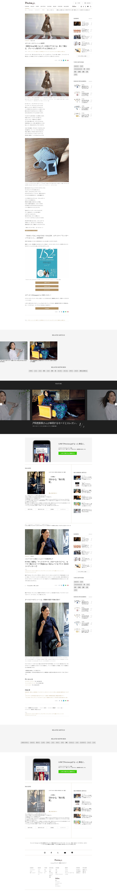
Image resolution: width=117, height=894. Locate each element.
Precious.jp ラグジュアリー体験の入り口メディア (58, 886)
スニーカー (45, 51)
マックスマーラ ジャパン (29, 681)
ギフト (50, 893)
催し (45, 893)
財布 (41, 51)
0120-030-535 (39, 681)
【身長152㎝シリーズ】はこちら (31, 230)
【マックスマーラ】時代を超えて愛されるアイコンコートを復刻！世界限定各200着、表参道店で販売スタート (44, 695)
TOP (25, 10)
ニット (32, 51)
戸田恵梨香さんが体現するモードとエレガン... (54, 423)
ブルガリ (66, 893)
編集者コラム (85, 893)
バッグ (39, 51)
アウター (43, 10)
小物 (87, 71)
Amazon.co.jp (47, 286)
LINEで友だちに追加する (68, 453)
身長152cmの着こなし (50, 10)
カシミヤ (56, 51)
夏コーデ (37, 571)
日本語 (79, 71)
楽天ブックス (46, 282)
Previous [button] (1, 404)
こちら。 (45, 495)
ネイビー (50, 571)
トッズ (35, 572)
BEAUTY (39, 891)
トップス (41, 571)
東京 (75, 71)
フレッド (31, 572)
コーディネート (37, 10)
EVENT (45, 891)
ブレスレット (58, 571)
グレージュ (49, 51)
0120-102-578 (36, 685)
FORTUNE (78, 891)
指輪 (83, 71)
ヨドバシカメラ (47, 289)
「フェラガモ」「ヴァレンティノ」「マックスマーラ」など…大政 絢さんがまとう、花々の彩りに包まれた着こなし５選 (46, 697)
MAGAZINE (85, 891)
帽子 (37, 51)
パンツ (35, 51)
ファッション (30, 10)
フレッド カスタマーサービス (30, 683)
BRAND (66, 891)
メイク (39, 893)
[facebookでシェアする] (59, 60)
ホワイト (52, 51)
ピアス (76, 74)
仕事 (56, 893)
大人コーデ (76, 66)
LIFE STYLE (51, 891)
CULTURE (57, 891)
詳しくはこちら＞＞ (53, 493)
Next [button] (116, 404)
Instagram (47, 308)
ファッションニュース (78, 69)
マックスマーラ (27, 572)
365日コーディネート (45, 524)
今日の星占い (78, 893)
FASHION (27, 41)
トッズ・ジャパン (28, 685)
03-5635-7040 (40, 683)
